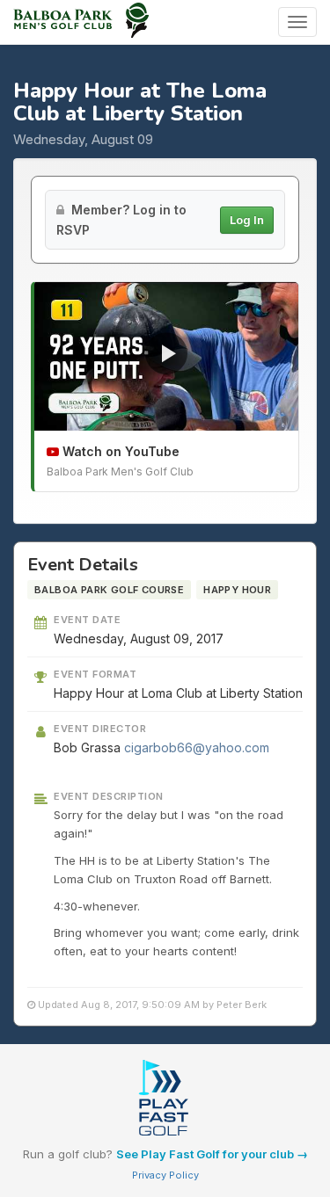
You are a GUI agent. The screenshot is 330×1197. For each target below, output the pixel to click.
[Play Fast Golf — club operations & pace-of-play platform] (164, 1099)
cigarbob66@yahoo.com (196, 747)
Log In (247, 220)
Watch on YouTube (119, 451)
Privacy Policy (165, 1175)
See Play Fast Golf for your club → (212, 1154)
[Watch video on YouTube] (166, 356)
